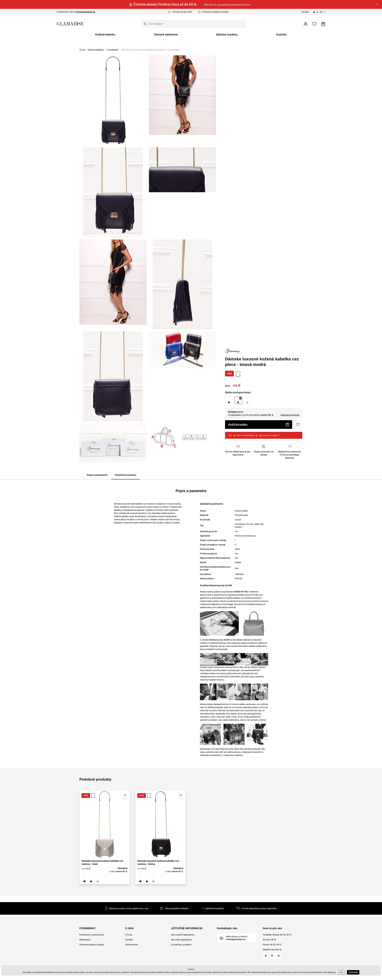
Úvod (82, 49)
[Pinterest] (272, 956)
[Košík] (323, 24)
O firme (128, 934)
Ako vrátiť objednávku (181, 939)
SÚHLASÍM (353, 972)
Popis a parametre (97, 475)
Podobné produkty (125, 475)
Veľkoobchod (131, 944)
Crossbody (112, 49)
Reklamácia (84, 939)
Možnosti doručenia (290, 414)
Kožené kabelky (96, 49)
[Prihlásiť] (306, 24)
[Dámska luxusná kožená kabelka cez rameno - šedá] (97, 879)
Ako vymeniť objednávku (182, 934)
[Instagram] (279, 956)
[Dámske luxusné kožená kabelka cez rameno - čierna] (84, 879)
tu (335, 972)
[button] (377, 4)
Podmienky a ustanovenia (91, 934)
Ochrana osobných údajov (91, 944)
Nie (341, 972)
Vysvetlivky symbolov (181, 944)
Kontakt (305, 11)
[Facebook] (266, 956)
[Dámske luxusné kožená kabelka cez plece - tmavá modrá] (91, 879)
